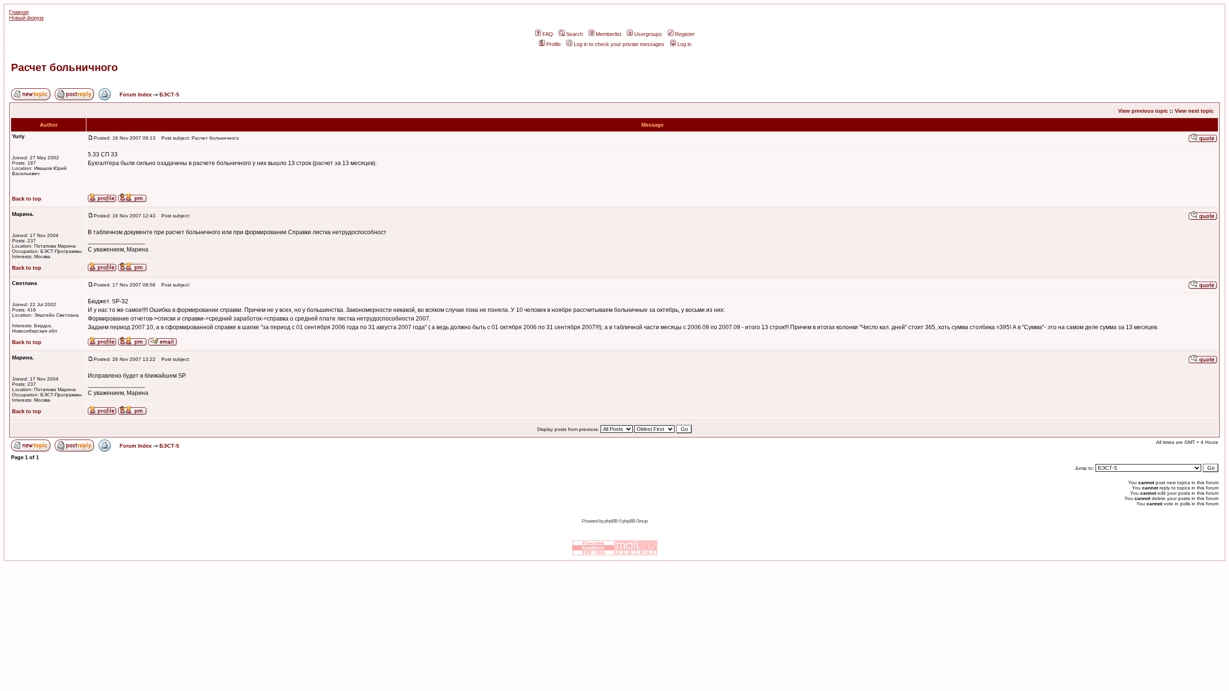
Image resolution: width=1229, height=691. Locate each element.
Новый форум (26, 18)
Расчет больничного (64, 67)
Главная (19, 12)
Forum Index (135, 94)
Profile (553, 44)
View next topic (1194, 111)
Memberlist (608, 34)
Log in (684, 44)
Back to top (26, 199)
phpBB (610, 521)
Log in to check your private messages (619, 44)
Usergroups (648, 34)
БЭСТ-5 (169, 94)
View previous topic (1143, 111)
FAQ (547, 34)
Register (685, 34)
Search (574, 34)
